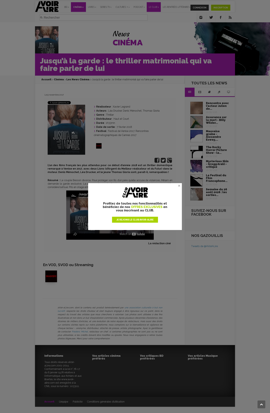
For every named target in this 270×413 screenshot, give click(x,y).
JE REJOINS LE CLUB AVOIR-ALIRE (135, 219)
